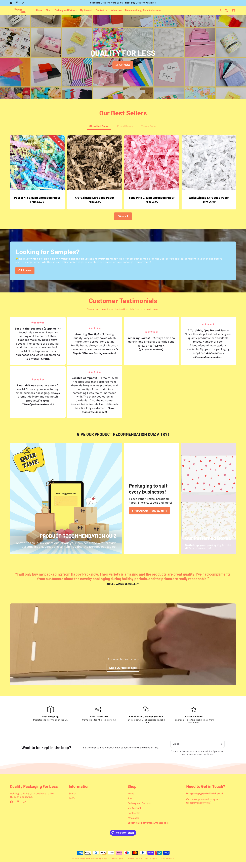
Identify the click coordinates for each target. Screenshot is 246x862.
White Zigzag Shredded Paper (208, 198)
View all (123, 216)
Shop (130, 798)
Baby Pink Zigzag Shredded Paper (152, 198)
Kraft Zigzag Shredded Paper (94, 198)
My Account (134, 808)
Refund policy (167, 858)
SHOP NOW (122, 69)
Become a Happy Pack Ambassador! (148, 822)
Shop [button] (132, 786)
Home (131, 793)
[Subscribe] (221, 744)
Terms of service (135, 858)
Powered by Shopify (100, 858)
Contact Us (134, 813)
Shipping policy (152, 858)
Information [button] (79, 786)
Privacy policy (118, 858)
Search (72, 793)
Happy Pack (85, 858)
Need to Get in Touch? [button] (205, 786)
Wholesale (133, 817)
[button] (220, 10)
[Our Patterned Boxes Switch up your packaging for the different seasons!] (208, 552)
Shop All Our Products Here (149, 510)
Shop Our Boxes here (123, 667)
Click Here (24, 270)
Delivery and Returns (139, 803)
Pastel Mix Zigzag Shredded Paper (37, 198)
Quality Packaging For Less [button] (34, 786)
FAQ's (72, 798)
